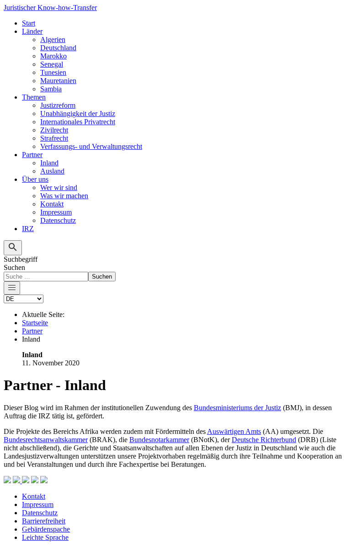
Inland (49, 163)
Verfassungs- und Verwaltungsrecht (91, 146)
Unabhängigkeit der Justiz (77, 113)
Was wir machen (64, 196)
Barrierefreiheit (43, 521)
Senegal (51, 64)
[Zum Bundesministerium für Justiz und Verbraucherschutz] (7, 481)
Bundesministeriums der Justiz (237, 408)
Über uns (35, 179)
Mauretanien (58, 80)
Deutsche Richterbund (264, 439)
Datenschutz (58, 220)
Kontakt (52, 204)
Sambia (51, 89)
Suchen (14, 267)
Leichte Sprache (45, 537)
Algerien (52, 39)
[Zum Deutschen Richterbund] (44, 481)
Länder (32, 31)
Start (28, 23)
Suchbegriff (20, 259)
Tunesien (53, 72)
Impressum (56, 212)
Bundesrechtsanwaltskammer (46, 439)
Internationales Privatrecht (77, 122)
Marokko (53, 56)
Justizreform (57, 105)
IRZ (28, 228)
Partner (32, 154)
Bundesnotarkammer (159, 439)
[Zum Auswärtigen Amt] (17, 481)
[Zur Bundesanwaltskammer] (25, 481)
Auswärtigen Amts (234, 431)
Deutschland (58, 48)
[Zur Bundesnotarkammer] (34, 481)
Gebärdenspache (46, 529)
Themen (34, 97)
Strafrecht (54, 138)
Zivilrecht (54, 130)
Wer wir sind (58, 187)
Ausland (52, 171)
